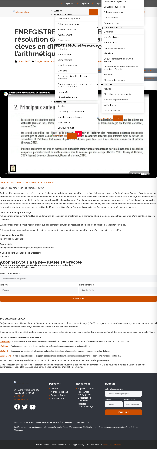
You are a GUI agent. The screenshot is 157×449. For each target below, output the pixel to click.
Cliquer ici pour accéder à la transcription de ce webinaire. (28, 182)
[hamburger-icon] (93, 12)
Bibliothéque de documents (71, 111)
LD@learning (5, 356)
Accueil (58, 11)
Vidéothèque (64, 122)
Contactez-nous (65, 40)
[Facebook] (17, 407)
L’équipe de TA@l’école (69, 18)
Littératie (62, 49)
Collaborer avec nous (68, 24)
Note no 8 (63, 92)
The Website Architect (112, 444)
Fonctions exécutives (68, 65)
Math (24, 20)
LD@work (4, 351)
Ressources (60, 102)
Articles (61, 106)
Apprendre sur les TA (65, 44)
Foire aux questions (67, 29)
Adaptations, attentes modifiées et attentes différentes (75, 85)
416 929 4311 (20, 396)
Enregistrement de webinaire (48, 61)
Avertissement (65, 35)
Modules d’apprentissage (70, 117)
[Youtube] (33, 407)
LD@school (5, 341)
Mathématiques (65, 54)
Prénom (4, 284)
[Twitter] (25, 407)
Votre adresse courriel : (11, 273)
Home (18, 20)
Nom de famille (86, 284)
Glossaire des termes (68, 97)
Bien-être (62, 71)
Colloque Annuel (66, 128)
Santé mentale (65, 60)
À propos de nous (63, 14)
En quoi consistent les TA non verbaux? (72, 77)
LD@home (4, 346)
